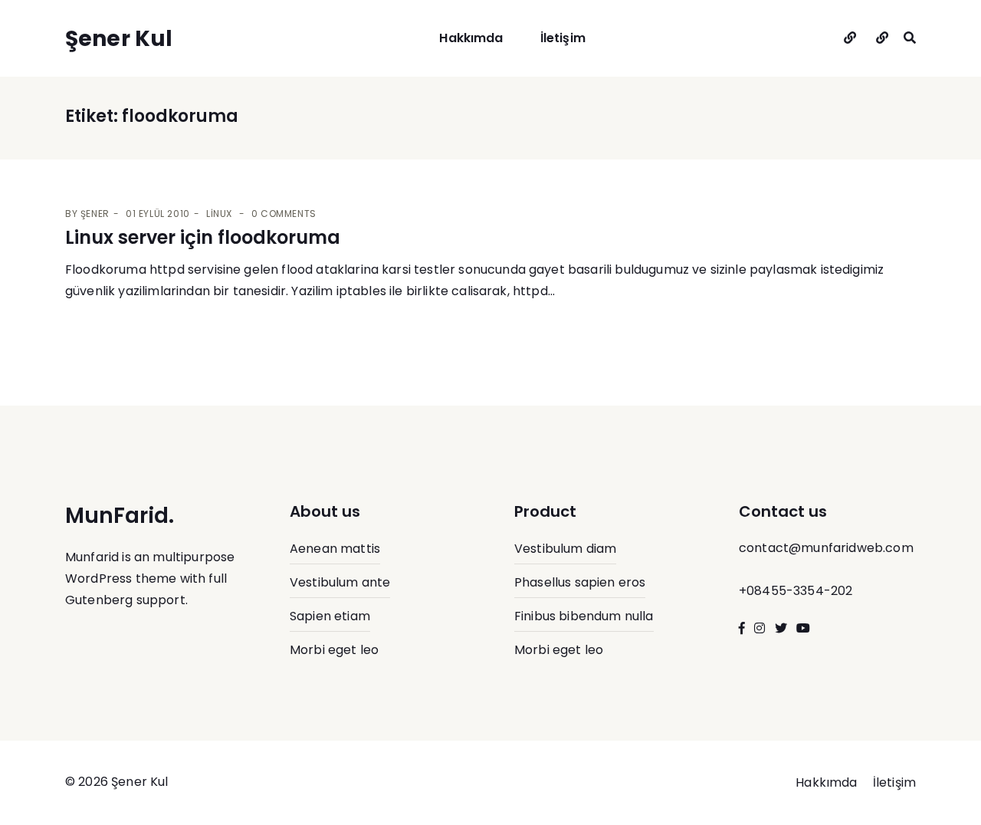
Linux (219, 213)
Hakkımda (471, 38)
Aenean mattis (335, 548)
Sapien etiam (330, 616)
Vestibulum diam (565, 548)
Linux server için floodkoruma (202, 237)
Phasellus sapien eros (579, 582)
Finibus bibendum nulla (584, 616)
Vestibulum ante (340, 582)
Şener (95, 213)
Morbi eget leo (334, 650)
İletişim (563, 38)
